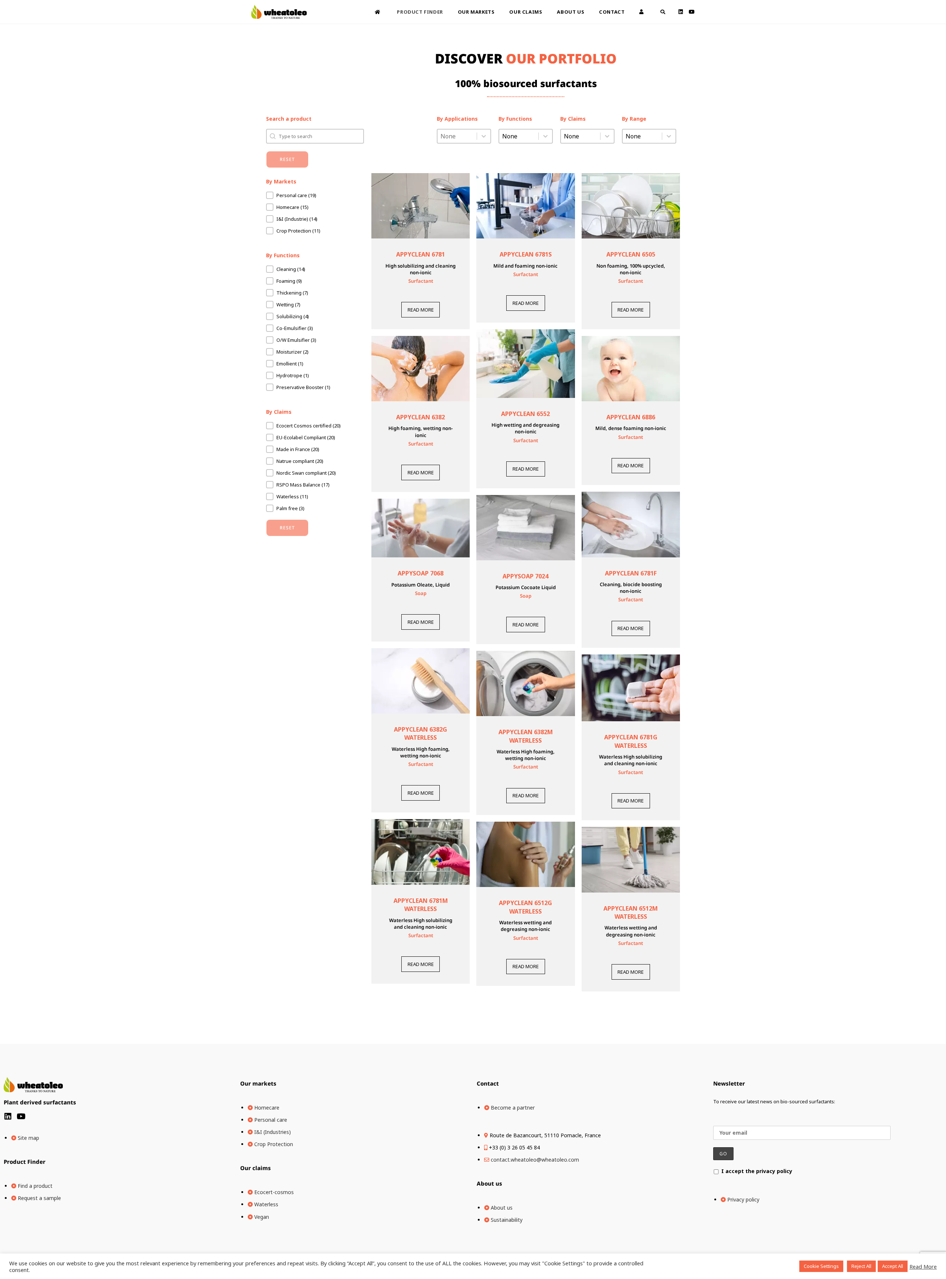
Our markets (258, 1083)
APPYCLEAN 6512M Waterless (630, 912)
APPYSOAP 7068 (420, 573)
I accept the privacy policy (756, 1171)
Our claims (255, 1168)
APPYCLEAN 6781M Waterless (421, 905)
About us (489, 1183)
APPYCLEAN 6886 (630, 417)
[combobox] (457, 136)
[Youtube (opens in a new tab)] (692, 11)
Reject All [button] (861, 1266)
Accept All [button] (892, 1266)
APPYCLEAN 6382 (420, 417)
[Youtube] (21, 1116)
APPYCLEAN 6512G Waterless (525, 907)
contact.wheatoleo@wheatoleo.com (535, 1159)
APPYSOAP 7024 (525, 576)
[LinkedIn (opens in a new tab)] (681, 11)
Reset (287, 159)
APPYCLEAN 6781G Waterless (630, 741)
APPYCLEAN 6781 (420, 254)
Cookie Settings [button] (821, 1266)
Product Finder (24, 1161)
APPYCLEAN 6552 (525, 414)
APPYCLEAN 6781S (526, 254)
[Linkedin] (7, 1116)
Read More (923, 1266)
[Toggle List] (483, 136)
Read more (421, 309)
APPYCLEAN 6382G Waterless (420, 733)
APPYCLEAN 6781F (631, 573)
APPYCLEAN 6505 (630, 254)
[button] (315, 195)
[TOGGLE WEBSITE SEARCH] (663, 12)
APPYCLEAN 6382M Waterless (525, 736)
